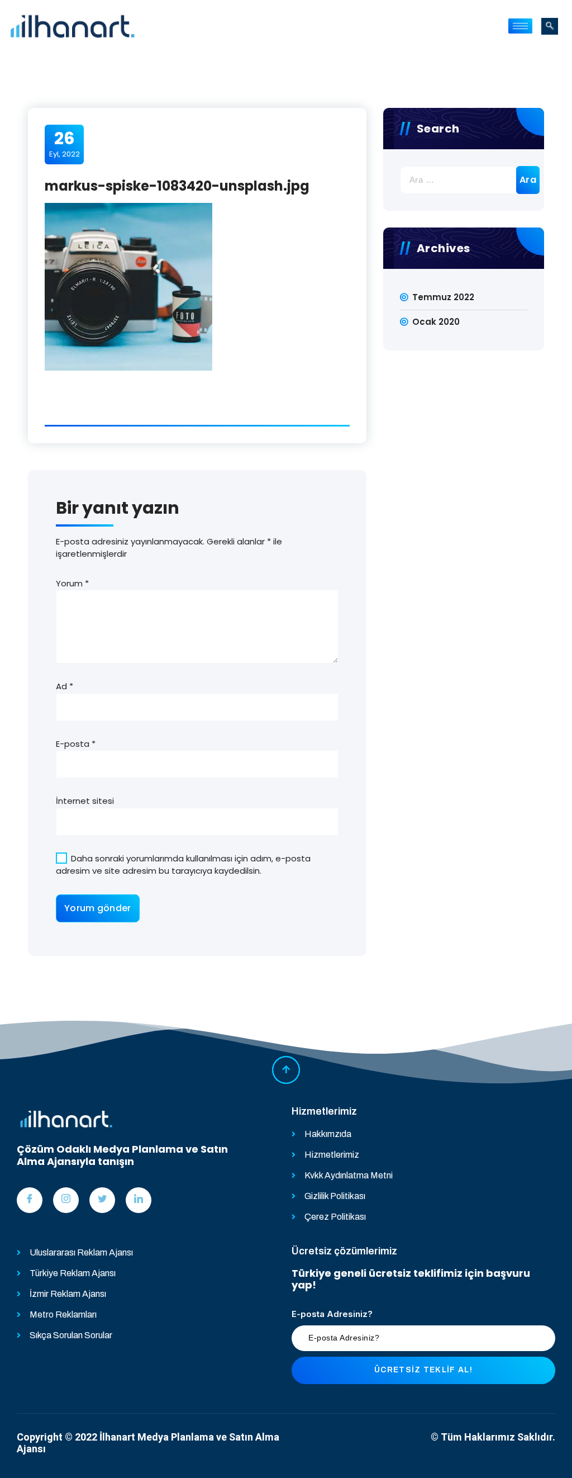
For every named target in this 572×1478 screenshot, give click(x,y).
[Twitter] (102, 1200)
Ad (64, 686)
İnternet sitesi (85, 801)
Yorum (72, 583)
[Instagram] (66, 1200)
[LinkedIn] (138, 1200)
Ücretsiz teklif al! (423, 1370)
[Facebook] (29, 1200)
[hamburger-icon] (520, 26)
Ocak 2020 (436, 322)
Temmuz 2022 (443, 297)
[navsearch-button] (549, 26)
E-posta (76, 744)
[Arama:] (463, 180)
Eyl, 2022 (64, 144)
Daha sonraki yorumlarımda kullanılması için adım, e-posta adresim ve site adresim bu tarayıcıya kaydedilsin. (183, 864)
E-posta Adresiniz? (332, 1314)
